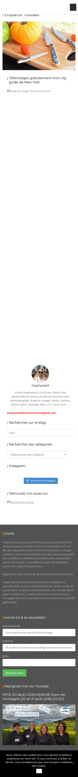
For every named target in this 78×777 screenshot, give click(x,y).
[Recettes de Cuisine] (20, 502)
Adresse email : (12, 626)
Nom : (6, 656)
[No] (73, 764)
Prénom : (8, 641)
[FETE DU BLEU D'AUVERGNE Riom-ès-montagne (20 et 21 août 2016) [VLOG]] (39, 724)
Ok (39, 771)
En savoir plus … (59, 404)
